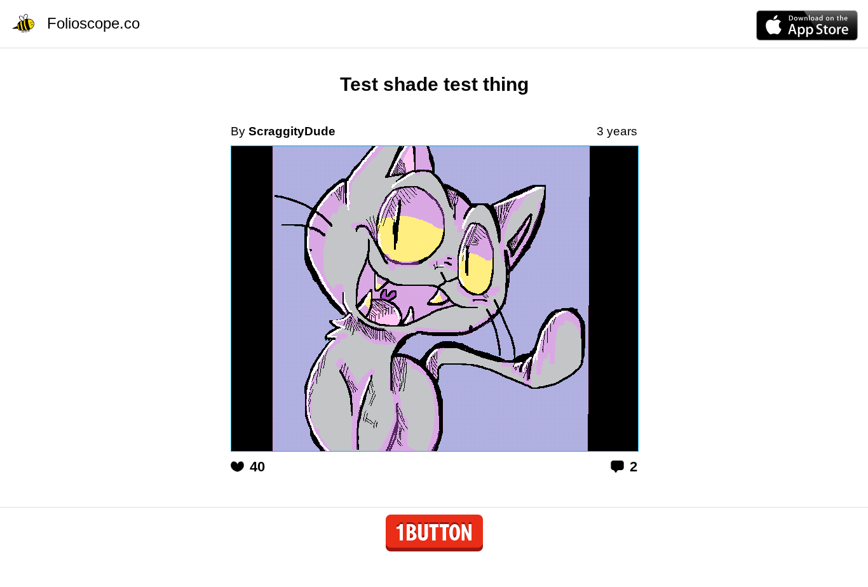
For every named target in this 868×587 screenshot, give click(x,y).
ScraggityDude (292, 131)
